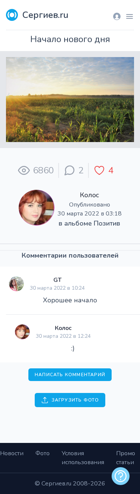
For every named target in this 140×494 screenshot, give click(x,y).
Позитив (107, 223)
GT (57, 280)
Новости (12, 453)
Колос (89, 195)
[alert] (121, 476)
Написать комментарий (70, 375)
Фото (42, 453)
